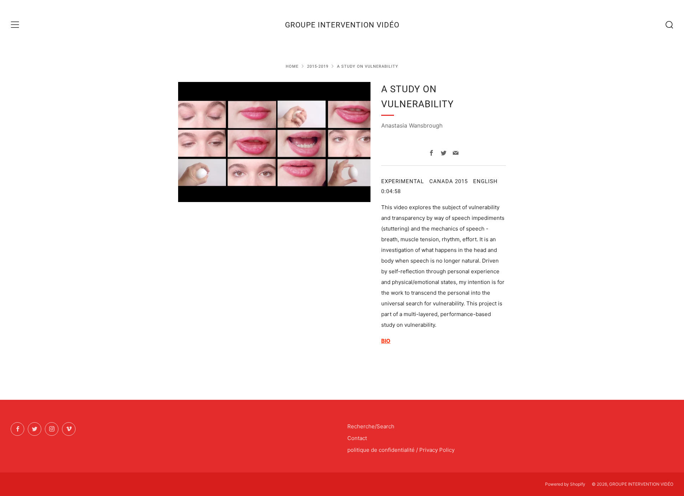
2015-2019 (317, 66)
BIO (385, 340)
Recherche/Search (370, 426)
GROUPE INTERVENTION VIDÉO (342, 25)
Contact (357, 438)
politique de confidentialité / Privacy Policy (401, 449)
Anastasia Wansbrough (411, 125)
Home (292, 66)
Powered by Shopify (565, 484)
